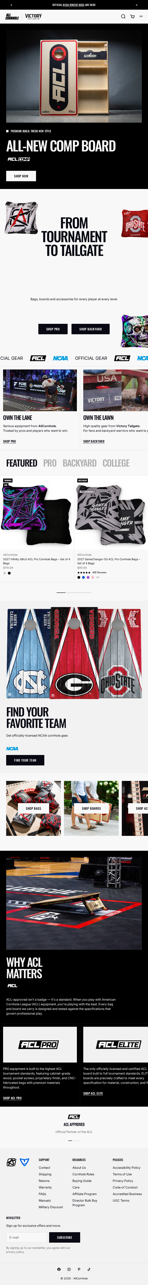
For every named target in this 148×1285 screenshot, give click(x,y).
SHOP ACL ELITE (93, 1093)
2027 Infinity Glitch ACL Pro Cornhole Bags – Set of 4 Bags (36, 561)
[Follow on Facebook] (59, 1269)
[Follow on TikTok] (89, 1269)
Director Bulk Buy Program (84, 1203)
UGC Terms (121, 1200)
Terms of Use (122, 1174)
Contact (44, 1168)
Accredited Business (127, 1194)
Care (75, 1187)
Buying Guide (82, 1181)
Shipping (45, 1174)
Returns (44, 1181)
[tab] (21, 462)
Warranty (45, 1187)
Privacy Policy (123, 1181)
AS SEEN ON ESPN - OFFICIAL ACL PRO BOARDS (74, 5)
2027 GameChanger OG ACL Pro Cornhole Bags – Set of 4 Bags (108, 561)
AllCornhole (10, 554)
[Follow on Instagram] (69, 1269)
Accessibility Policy (126, 1168)
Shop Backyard (93, 441)
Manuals (45, 1200)
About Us (79, 1168)
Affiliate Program (84, 1194)
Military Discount (51, 1207)
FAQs (42, 1194)
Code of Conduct (125, 1187)
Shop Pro (9, 441)
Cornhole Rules (83, 1174)
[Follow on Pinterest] (79, 1269)
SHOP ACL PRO (12, 1098)
